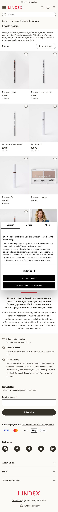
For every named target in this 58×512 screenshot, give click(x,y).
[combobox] (29, 14)
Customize (27, 271)
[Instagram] (5, 449)
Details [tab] (29, 225)
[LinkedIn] (53, 449)
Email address (9, 397)
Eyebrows (34, 21)
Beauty (5, 21)
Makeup (15, 21)
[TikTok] (29, 449)
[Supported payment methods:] (29, 430)
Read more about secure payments (38, 424)
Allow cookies (29, 278)
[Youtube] (41, 449)
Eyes (24, 21)
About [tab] (47, 225)
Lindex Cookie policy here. (39, 260)
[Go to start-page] (15, 7)
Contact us (17, 500)
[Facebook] (17, 449)
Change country (32, 506)
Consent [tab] (10, 225)
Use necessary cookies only (29, 285)
